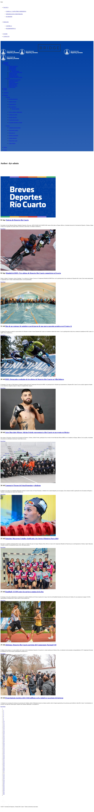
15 (3, 727)
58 (3, 780)
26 (3, 741)
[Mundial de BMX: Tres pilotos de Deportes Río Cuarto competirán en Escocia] (28, 270)
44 (3, 763)
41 (3, 759)
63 (3, 786)
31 (3, 747)
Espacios (6, 22)
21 (3, 734)
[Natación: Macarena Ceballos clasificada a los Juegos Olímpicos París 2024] (28, 535)
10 (3, 721)
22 (3, 736)
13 (3, 725)
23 (3, 737)
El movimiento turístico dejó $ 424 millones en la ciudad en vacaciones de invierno (34, 698)
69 (3, 794)
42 (3, 760)
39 (3, 757)
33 (3, 749)
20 (3, 733)
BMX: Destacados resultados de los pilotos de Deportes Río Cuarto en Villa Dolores (34, 379)
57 (3, 779)
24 (3, 738)
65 (3, 789)
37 (3, 754)
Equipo (5, 33)
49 (3, 769)
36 (3, 753)
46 (3, 765)
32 (3, 748)
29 (3, 744)
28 (3, 743)
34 (3, 750)
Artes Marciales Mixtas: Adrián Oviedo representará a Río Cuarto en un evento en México (37, 432)
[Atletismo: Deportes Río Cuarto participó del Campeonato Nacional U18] (28, 641)
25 (3, 739)
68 (3, 792)
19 (3, 732)
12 (3, 723)
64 (3, 787)
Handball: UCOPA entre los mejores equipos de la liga (24, 592)
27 (3, 742)
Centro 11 (9, 26)
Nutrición (9, 16)
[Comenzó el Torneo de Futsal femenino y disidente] (28, 482)
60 (3, 783)
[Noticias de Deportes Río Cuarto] (28, 217)
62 (3, 785)
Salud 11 (5, 7)
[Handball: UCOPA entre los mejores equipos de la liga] (28, 588)
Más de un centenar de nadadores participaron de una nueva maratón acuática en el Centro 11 (38, 326)
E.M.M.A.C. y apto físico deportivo (16, 11)
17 (3, 730)
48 (3, 768)
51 (3, 771)
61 (3, 784)
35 (3, 752)
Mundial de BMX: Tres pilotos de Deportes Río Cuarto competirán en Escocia (33, 273)
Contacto (6, 36)
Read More (3, 228)
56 (3, 778)
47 (3, 767)
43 (3, 762)
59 (3, 781)
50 (3, 770)
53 (3, 774)
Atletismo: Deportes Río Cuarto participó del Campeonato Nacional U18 (30, 645)
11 (3, 722)
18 (3, 731)
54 (3, 775)
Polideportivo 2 (11, 28)
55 (3, 776)
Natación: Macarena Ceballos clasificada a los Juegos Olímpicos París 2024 (31, 538)
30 (3, 746)
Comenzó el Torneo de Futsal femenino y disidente (23, 485)
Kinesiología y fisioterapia (14, 14)
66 (3, 790)
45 (3, 764)
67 (3, 791)
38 (3, 755)
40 (3, 758)
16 (3, 728)
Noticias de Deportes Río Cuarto (17, 220)
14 (3, 726)
